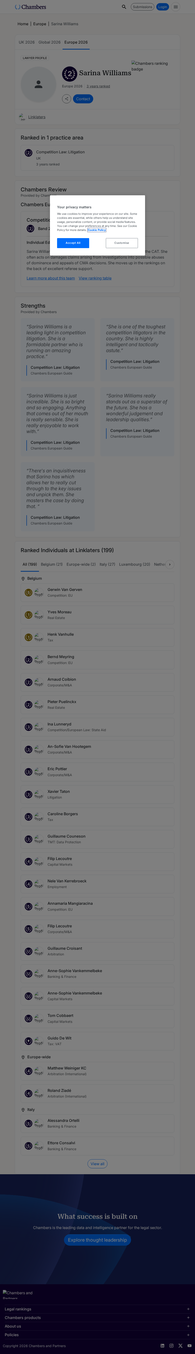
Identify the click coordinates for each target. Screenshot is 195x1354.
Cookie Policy (97, 230)
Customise (121, 243)
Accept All (73, 243)
